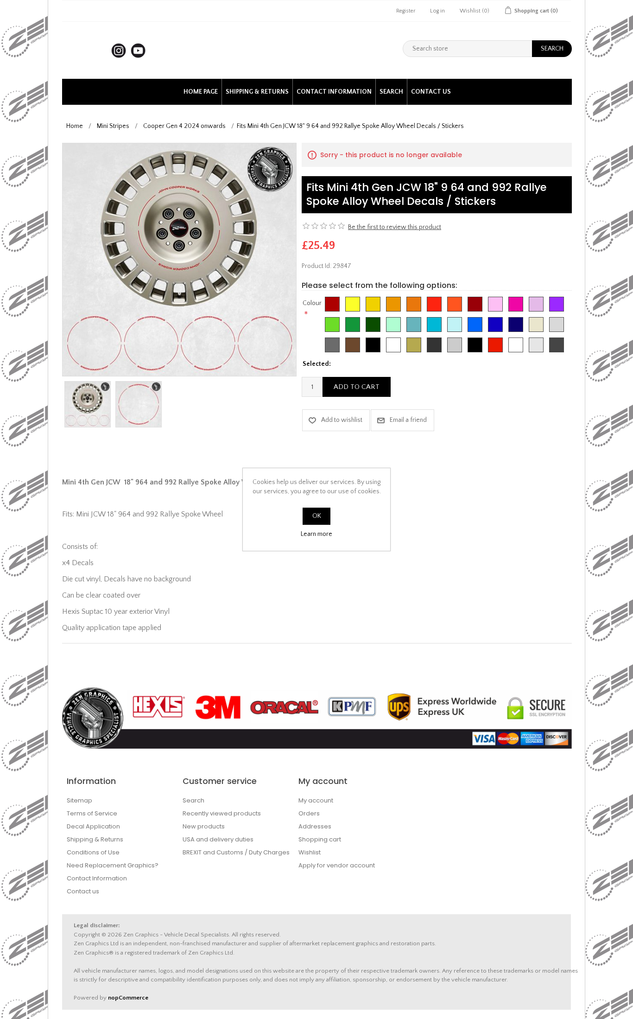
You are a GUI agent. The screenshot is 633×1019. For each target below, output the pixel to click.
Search (391, 92)
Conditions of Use (93, 852)
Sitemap (79, 800)
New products (204, 826)
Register (405, 11)
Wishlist (309, 852)
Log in (437, 11)
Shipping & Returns (257, 92)
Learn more (316, 534)
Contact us (431, 92)
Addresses (314, 826)
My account (315, 800)
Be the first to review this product (394, 227)
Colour (312, 303)
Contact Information (334, 92)
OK (316, 516)
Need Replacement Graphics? (112, 865)
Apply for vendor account (336, 865)
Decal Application (93, 826)
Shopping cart (319, 839)
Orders (309, 813)
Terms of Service (92, 813)
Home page (201, 92)
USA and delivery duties (218, 839)
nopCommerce (128, 997)
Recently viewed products (222, 813)
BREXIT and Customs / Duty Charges (236, 852)
